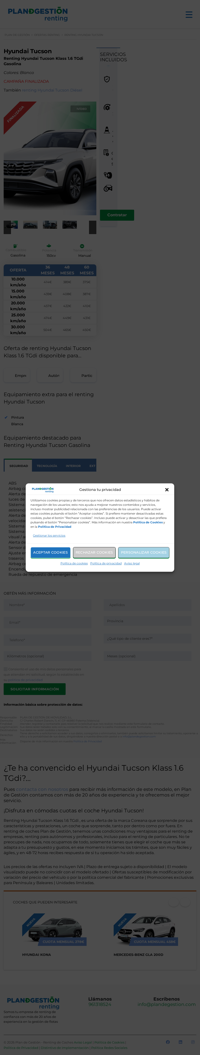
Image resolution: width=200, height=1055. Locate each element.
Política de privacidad (106, 563)
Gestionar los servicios (49, 535)
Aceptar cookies (50, 552)
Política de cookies (74, 563)
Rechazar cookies (94, 552)
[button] (167, 489)
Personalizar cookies (144, 552)
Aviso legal (132, 563)
